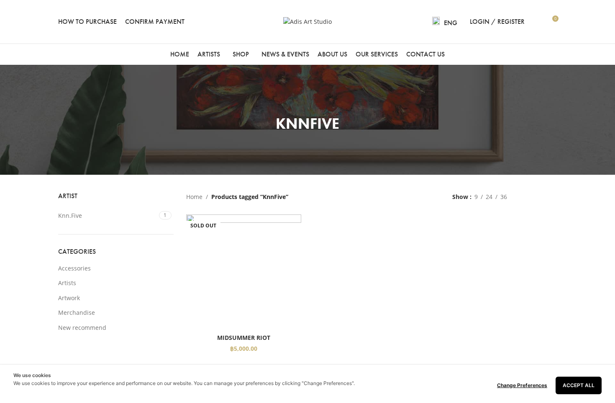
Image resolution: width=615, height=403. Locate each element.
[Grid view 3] (539, 196)
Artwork (69, 298)
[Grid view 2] (526, 196)
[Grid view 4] (553, 196)
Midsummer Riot (243, 338)
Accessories (74, 268)
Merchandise (76, 312)
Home (194, 197)
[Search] (536, 21)
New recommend (82, 328)
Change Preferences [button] (522, 385)
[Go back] (265, 120)
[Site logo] (307, 21)
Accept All (578, 385)
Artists (67, 283)
